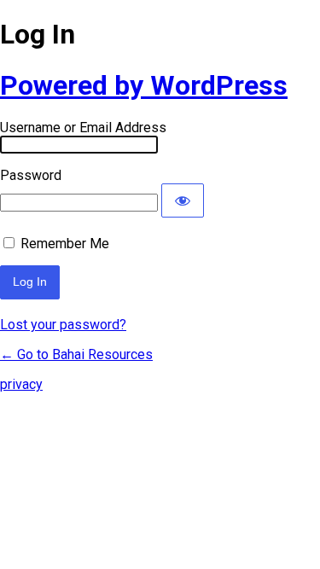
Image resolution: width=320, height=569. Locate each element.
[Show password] (182, 200)
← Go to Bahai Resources (76, 354)
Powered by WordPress (144, 85)
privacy (21, 384)
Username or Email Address (83, 127)
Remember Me (64, 243)
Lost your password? (63, 324)
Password (30, 175)
